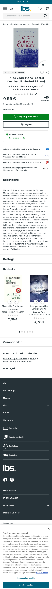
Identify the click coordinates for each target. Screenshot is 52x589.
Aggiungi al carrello (28, 116)
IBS (13, 109)
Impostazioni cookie (26, 578)
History (33, 358)
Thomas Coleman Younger (23, 86)
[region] (26, 557)
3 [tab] (24, 332)
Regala (28, 124)
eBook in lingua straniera (15, 358)
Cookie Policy (42, 572)
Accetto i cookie (26, 585)
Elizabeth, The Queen (13, 306)
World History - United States (17, 361)
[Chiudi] (49, 529)
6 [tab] (32, 332)
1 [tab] (26, 66)
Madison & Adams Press (24, 89)
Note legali (9, 368)
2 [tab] (22, 332)
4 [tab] (27, 332)
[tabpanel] (26, 48)
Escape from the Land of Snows (39, 307)
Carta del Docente (32, 149)
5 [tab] (30, 332)
